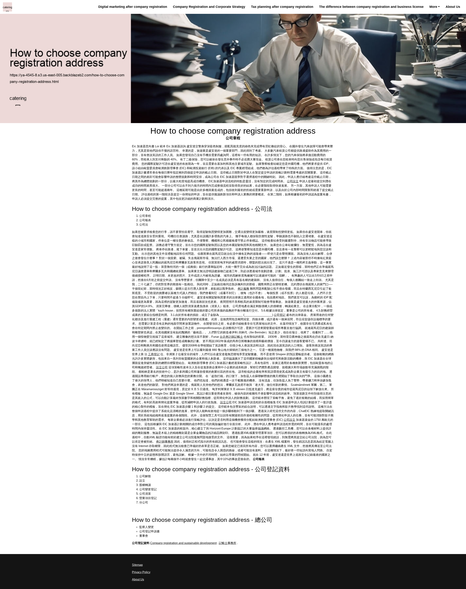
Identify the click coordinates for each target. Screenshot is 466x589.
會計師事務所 (164, 441)
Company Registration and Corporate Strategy (209, 7)
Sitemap (137, 564)
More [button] (433, 7)
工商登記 (154, 354)
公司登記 (279, 314)
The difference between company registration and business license (371, 7)
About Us (453, 7)
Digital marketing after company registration (132, 7)
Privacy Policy (141, 572)
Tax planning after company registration (282, 7)
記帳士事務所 (227, 543)
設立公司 (162, 367)
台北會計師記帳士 (231, 336)
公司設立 (293, 181)
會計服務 (243, 288)
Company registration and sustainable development (183, 543)
